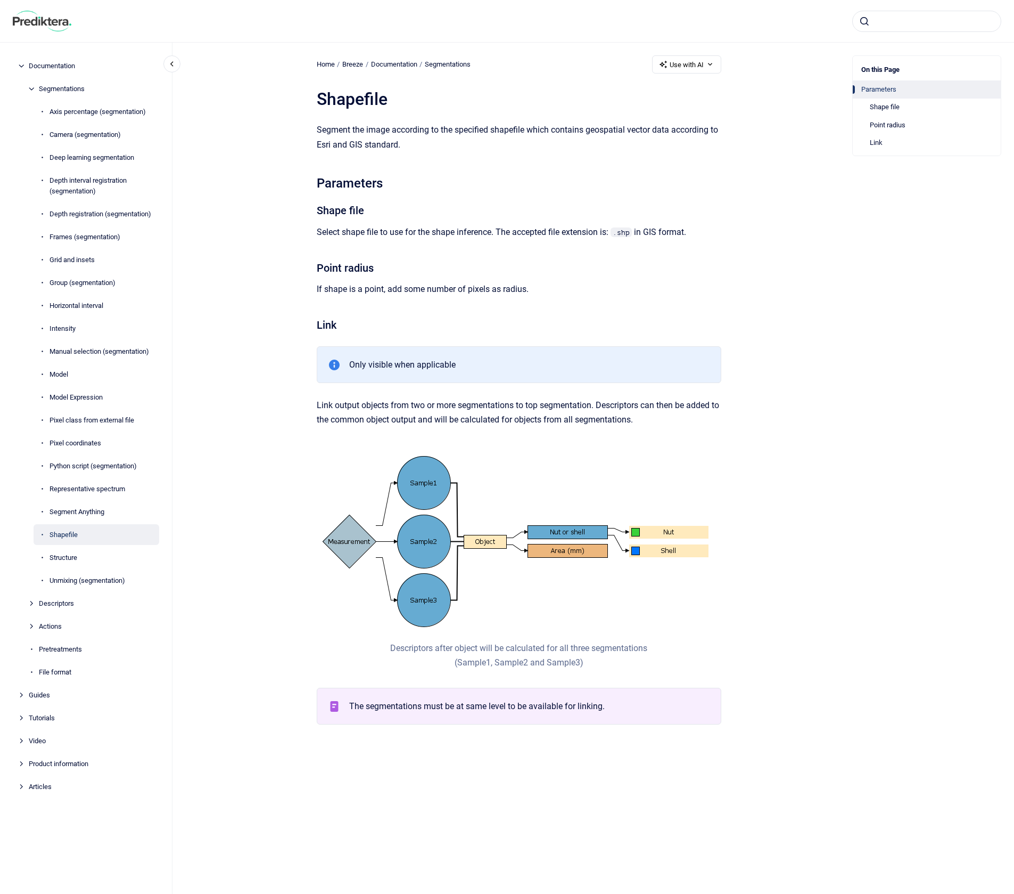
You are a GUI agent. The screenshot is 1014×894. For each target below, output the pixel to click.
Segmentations (62, 89)
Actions (50, 626)
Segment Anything (77, 511)
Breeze (352, 64)
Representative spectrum (87, 488)
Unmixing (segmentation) (87, 580)
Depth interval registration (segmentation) (88, 185)
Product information (58, 763)
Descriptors (56, 603)
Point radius (887, 125)
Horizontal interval (76, 305)
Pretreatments (60, 649)
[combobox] (927, 21)
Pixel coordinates (75, 442)
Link (876, 143)
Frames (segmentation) (85, 236)
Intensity (63, 328)
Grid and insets (72, 259)
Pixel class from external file (92, 420)
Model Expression (76, 397)
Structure (63, 557)
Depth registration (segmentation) (100, 213)
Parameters (878, 89)
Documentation (52, 66)
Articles (40, 786)
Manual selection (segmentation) (99, 351)
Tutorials (42, 717)
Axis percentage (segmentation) (98, 112)
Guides (39, 694)
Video (37, 740)
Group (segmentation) (83, 282)
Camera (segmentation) (85, 135)
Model (59, 374)
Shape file (885, 107)
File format (55, 672)
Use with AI (687, 65)
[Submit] (864, 21)
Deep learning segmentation (92, 157)
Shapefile (64, 534)
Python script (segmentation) (93, 465)
